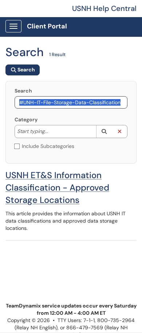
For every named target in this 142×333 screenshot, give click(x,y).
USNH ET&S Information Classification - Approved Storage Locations (57, 187)
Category (26, 119)
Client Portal (47, 26)
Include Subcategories (48, 146)
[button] (104, 131)
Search (23, 90)
